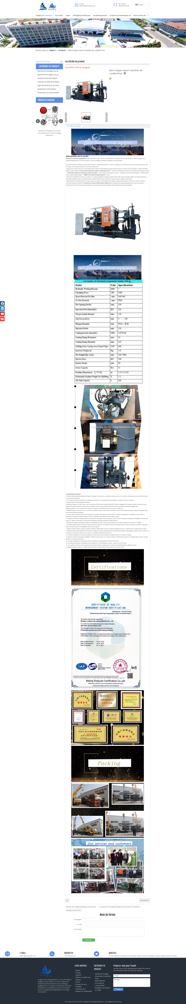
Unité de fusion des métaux (47, 78)
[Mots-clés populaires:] (148, 15)
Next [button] (61, 121)
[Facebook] (2, 303)
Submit (118, 989)
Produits (78, 973)
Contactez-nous (81, 989)
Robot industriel (100, 981)
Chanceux (118, 1002)
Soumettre (88, 940)
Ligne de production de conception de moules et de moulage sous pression (50, 85)
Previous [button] (38, 121)
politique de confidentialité (84, 991)
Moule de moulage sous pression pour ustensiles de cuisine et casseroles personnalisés (49, 133)
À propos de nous (81, 984)
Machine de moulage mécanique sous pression (81, 907)
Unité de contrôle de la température (50, 82)
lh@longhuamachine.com (87, 6)
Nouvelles (79, 986)
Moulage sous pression (73, 910)
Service (78, 982)
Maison (78, 970)
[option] (49, 119)
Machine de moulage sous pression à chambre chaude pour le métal (50, 75)
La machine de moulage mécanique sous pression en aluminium (119, 907)
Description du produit (74, 126)
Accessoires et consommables (48, 92)
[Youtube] (2, 313)
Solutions (78, 975)
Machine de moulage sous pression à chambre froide (103, 976)
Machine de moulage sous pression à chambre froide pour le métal (50, 71)
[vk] (2, 319)
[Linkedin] (2, 308)
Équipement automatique (46, 89)
